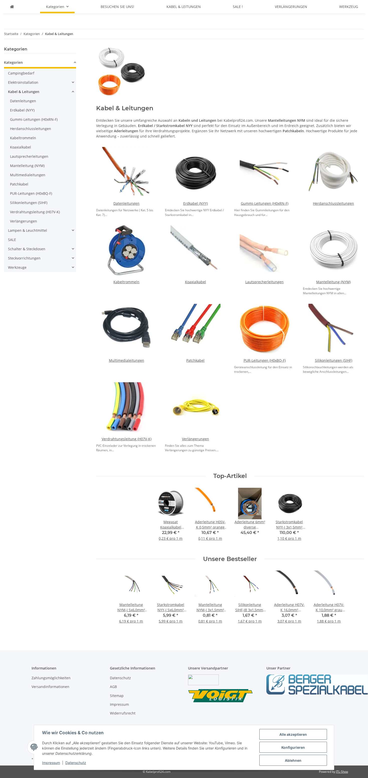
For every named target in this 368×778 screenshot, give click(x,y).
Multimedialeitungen (126, 360)
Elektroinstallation (23, 82)
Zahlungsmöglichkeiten (51, 678)
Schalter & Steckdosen (26, 248)
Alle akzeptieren (293, 734)
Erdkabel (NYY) (195, 203)
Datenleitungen (126, 203)
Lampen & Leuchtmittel (27, 230)
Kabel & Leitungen (23, 91)
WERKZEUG (348, 6)
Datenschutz (75, 762)
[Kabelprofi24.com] (12, 6)
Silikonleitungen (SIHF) (333, 360)
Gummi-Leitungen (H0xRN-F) (264, 203)
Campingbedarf (21, 73)
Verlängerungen (195, 438)
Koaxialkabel (195, 282)
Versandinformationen (50, 686)
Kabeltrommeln (126, 282)
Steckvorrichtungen (24, 258)
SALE (12, 239)
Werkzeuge (17, 267)
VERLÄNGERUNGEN (291, 6)
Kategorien (13, 62)
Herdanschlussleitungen (333, 203)
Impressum (51, 762)
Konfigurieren (293, 747)
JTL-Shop (342, 772)
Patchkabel (195, 360)
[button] (40, 63)
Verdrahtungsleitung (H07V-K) (126, 438)
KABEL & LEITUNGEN (183, 6)
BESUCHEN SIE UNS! (117, 6)
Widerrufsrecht (122, 713)
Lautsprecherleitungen (264, 282)
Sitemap (117, 695)
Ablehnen (293, 760)
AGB (113, 686)
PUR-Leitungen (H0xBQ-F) (265, 360)
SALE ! (238, 6)
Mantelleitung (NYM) (333, 282)
